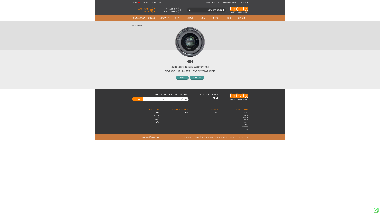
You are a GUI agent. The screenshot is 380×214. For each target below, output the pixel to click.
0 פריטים (146, 11)
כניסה (173, 11)
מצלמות (245, 113)
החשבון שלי (214, 113)
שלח (138, 99)
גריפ (246, 125)
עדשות (246, 115)
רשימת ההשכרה (142, 9)
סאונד (246, 120)
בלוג (160, 2)
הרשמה (166, 11)
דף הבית (139, 26)
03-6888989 (226, 2)
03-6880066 (205, 137)
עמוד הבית (197, 77)
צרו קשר (145, 2)
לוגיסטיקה (245, 127)
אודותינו (153, 2)
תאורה (246, 122)
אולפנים (245, 129)
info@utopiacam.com (213, 2)
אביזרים (245, 117)
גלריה (157, 117)
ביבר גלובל (145, 137)
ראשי (187, 113)
